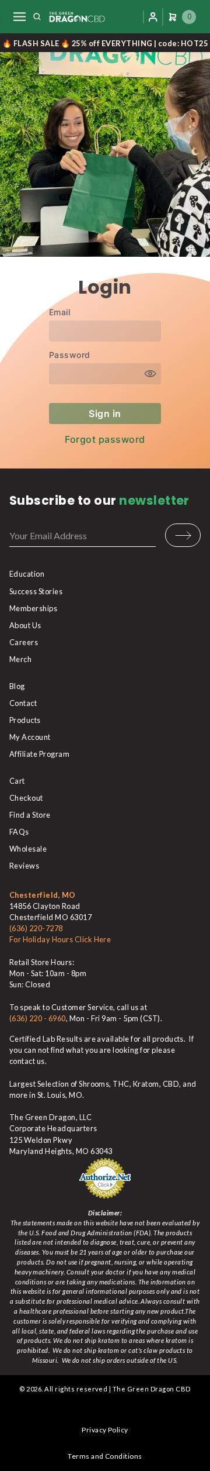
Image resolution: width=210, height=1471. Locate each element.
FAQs (19, 831)
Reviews (24, 865)
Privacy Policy (105, 1429)
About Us (25, 625)
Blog (17, 686)
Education (26, 573)
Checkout (26, 797)
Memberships (33, 608)
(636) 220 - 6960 (37, 1018)
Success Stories (35, 591)
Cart (17, 781)
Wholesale (28, 848)
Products (25, 720)
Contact (23, 703)
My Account (30, 737)
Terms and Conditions (105, 1456)
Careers (23, 642)
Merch (20, 659)
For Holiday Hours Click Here (60, 939)
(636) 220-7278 (36, 928)
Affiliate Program (39, 754)
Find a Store (30, 814)
